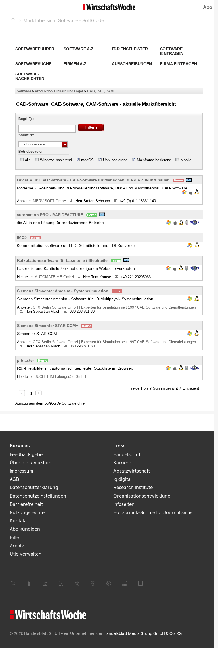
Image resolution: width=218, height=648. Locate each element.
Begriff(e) (26, 119)
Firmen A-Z (75, 63)
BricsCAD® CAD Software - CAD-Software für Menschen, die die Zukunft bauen (93, 180)
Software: (26, 135)
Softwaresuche (33, 63)
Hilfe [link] (14, 537)
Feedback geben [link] (27, 454)
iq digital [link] (122, 479)
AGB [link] (14, 479)
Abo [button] (207, 7)
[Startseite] (13, 20)
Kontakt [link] (18, 520)
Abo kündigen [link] (25, 529)
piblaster (25, 360)
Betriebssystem (31, 152)
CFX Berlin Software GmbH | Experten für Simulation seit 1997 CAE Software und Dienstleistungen (114, 307)
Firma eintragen (178, 63)
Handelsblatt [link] (127, 454)
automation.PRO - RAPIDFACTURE (50, 214)
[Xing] (77, 583)
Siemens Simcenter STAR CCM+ (47, 325)
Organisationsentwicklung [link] (142, 496)
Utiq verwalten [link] (25, 554)
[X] (13, 583)
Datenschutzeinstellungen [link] (38, 496)
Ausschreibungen (132, 63)
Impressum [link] (21, 471)
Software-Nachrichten (29, 76)
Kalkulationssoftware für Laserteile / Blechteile (62, 260)
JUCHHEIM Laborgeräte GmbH (61, 376)
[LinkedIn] (61, 583)
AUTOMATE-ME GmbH (55, 277)
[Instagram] (45, 583)
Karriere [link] (122, 462)
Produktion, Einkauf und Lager (59, 91)
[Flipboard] (140, 583)
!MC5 (22, 237)
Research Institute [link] (133, 487)
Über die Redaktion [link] (30, 462)
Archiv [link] (17, 546)
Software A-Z (79, 49)
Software (24, 91)
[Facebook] (29, 583)
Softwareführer (34, 49)
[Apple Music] (108, 583)
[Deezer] (124, 583)
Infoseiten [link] (124, 504)
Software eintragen (171, 51)
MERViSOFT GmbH (50, 201)
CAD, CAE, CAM (100, 91)
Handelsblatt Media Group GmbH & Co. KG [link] (143, 633)
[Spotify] (92, 583)
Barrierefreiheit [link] (26, 504)
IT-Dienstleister (130, 49)
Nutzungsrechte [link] (27, 512)
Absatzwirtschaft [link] (131, 471)
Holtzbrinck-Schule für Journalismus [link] (152, 512)
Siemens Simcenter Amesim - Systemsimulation (62, 291)
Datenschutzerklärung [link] (34, 487)
